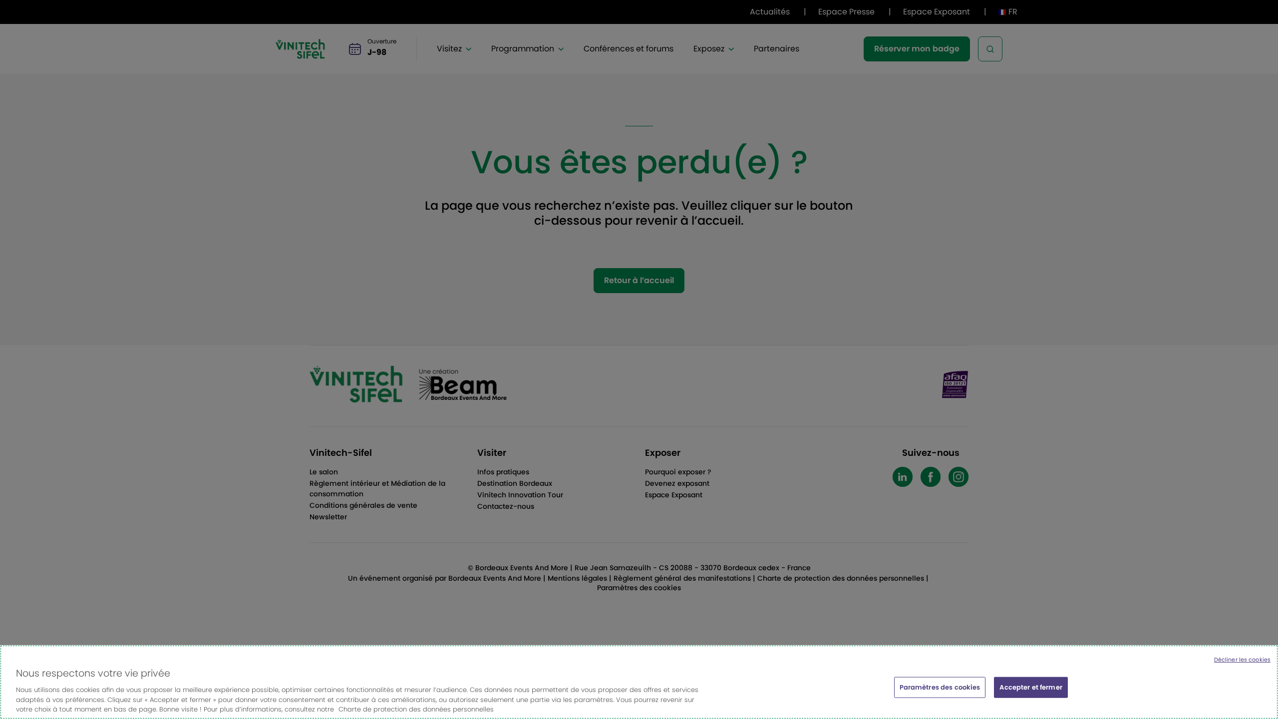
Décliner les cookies (1242, 660)
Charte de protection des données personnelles (416, 709)
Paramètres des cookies (940, 687)
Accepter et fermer (1030, 687)
